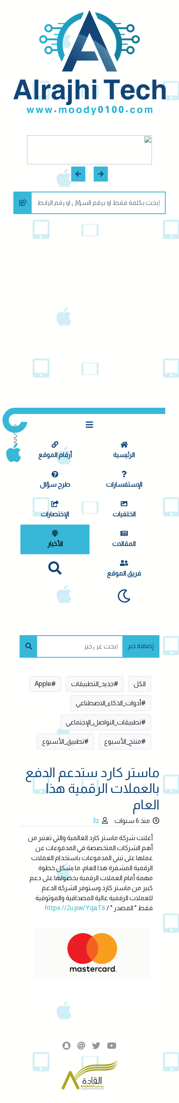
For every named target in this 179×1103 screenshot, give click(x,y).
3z (95, 820)
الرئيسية (124, 454)
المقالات (124, 543)
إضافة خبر (140, 645)
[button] (100, 174)
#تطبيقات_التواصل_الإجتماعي (106, 722)
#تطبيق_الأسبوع (65, 741)
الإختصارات (55, 513)
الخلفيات (124, 513)
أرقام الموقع (55, 454)
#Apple (45, 683)
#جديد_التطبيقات (94, 683)
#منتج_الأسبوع (125, 741)
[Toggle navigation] (89, 425)
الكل (140, 683)
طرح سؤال (55, 484)
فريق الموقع (124, 573)
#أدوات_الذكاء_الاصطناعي (111, 703)
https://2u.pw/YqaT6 (75, 907)
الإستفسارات (124, 484)
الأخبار (55, 543)
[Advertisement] (89, 314)
